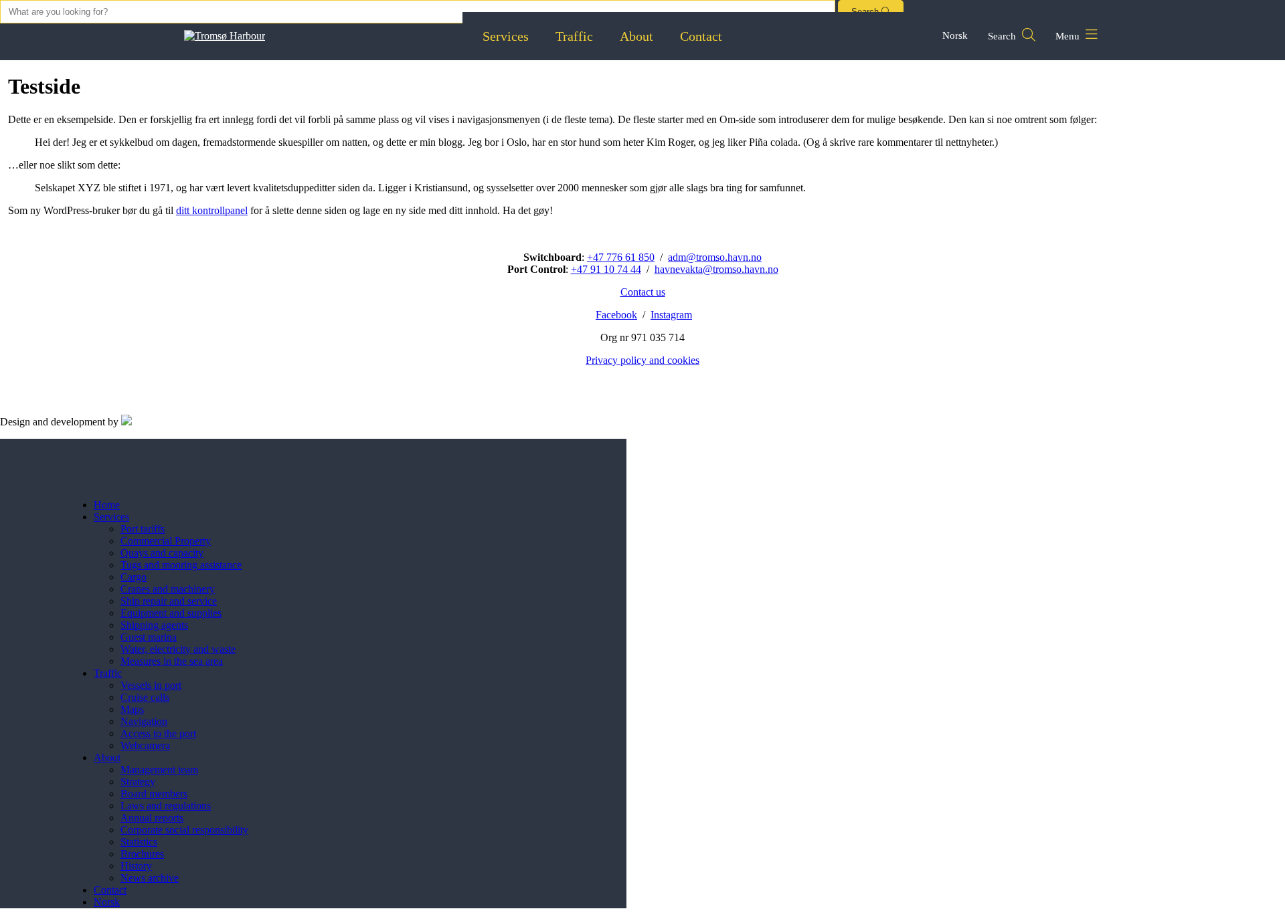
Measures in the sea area (171, 661)
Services (506, 36)
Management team (159, 769)
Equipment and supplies (171, 613)
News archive (149, 878)
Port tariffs (142, 528)
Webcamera (145, 745)
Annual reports (151, 817)
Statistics (138, 841)
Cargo (133, 577)
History (136, 866)
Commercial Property (165, 540)
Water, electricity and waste (178, 649)
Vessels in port (150, 685)
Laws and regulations (165, 805)
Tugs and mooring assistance (181, 565)
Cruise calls (144, 697)
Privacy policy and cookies (642, 360)
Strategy (137, 781)
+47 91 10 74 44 (606, 269)
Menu (1068, 36)
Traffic (574, 36)
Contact (701, 36)
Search (1003, 36)
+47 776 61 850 (621, 257)
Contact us (642, 292)
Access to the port (158, 733)
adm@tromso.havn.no (715, 257)
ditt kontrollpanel (212, 210)
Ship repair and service (168, 601)
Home (107, 504)
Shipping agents (154, 625)
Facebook (616, 314)
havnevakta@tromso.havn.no (716, 269)
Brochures (142, 853)
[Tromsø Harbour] (224, 35)
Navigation (143, 721)
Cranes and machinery (167, 589)
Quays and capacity (161, 552)
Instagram (671, 314)
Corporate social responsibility (184, 829)
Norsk (955, 35)
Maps (132, 709)
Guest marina (148, 637)
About (636, 36)
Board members (153, 793)
